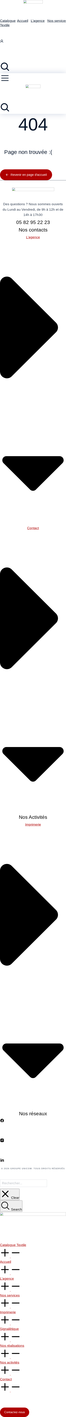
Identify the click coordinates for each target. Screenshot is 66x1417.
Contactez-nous (14, 1412)
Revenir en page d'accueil (29, 175)
